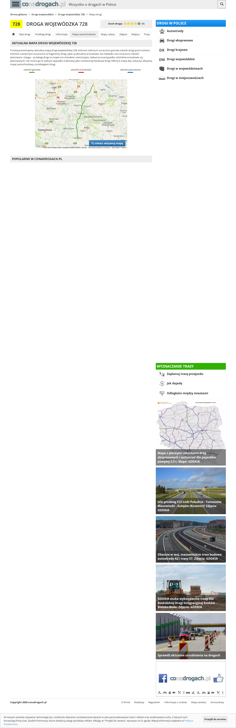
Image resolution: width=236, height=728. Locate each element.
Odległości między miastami (187, 393)
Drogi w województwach (184, 68)
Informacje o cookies (175, 702)
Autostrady (174, 31)
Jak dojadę (174, 383)
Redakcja (139, 702)
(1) (143, 23)
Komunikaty (217, 702)
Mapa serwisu (198, 702)
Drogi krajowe (177, 50)
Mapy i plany (108, 34)
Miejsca (135, 34)
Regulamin (154, 702)
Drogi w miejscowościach (185, 78)
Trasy (147, 34)
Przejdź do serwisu (215, 719)
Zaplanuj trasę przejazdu (184, 374)
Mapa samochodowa (84, 34)
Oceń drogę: (115, 23)
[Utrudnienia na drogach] (191, 636)
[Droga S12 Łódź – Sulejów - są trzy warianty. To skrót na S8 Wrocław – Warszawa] (191, 490)
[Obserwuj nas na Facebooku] (191, 678)
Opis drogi (24, 34)
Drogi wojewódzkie (180, 59)
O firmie (125, 702)
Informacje (61, 34)
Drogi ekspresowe (179, 40)
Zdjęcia (123, 34)
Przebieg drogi (43, 34)
